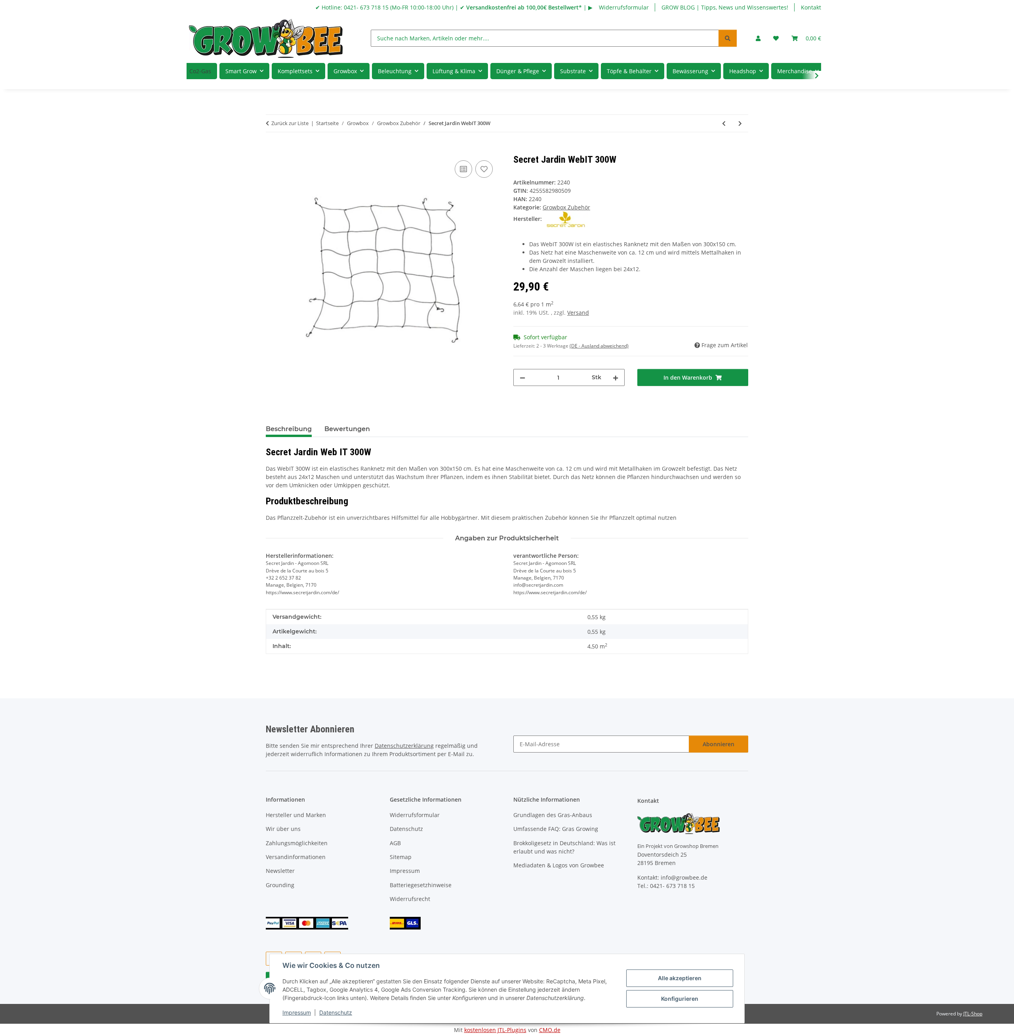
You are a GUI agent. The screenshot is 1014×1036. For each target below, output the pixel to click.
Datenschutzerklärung (404, 745)
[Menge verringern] (522, 377)
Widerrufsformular (624, 7)
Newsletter (280, 870)
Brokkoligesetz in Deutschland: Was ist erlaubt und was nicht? (564, 847)
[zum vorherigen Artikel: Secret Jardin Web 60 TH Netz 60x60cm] (724, 123)
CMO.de (549, 1030)
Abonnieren (718, 744)
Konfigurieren (679, 998)
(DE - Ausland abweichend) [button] (599, 345)
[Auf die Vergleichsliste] (463, 169)
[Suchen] (728, 38)
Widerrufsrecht (410, 899)
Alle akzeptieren (679, 978)
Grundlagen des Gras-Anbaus (552, 815)
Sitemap (401, 857)
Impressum (296, 1012)
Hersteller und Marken (296, 815)
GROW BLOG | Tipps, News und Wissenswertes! (724, 7)
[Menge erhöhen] (615, 377)
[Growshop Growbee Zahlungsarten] (307, 922)
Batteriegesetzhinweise (421, 885)
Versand (578, 312)
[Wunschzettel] (776, 38)
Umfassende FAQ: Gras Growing (555, 829)
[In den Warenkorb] (272, 149)
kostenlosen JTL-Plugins (495, 1030)
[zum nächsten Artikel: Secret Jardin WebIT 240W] (740, 123)
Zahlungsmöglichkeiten (297, 843)
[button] (758, 38)
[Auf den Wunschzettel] (484, 169)
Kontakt (811, 7)
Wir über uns (283, 829)
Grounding (280, 885)
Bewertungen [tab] (347, 429)
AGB (395, 843)
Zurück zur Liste (290, 123)
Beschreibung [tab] (289, 429)
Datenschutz (335, 1012)
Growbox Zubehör (566, 207)
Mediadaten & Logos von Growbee (558, 865)
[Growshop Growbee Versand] (405, 922)
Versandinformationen (296, 857)
